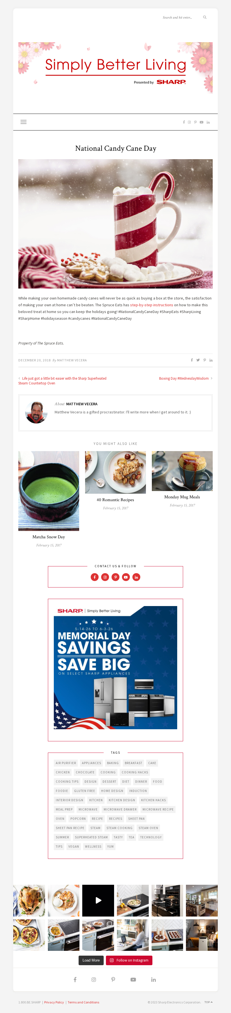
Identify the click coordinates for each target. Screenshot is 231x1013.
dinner (141, 782)
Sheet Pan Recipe (70, 828)
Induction (138, 791)
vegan (73, 846)
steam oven (148, 828)
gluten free (84, 791)
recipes (115, 819)
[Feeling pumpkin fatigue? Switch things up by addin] (29, 935)
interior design (69, 800)
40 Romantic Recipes (115, 500)
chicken (63, 772)
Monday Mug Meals (182, 497)
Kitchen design (122, 800)
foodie (62, 791)
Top (208, 1002)
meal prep (64, 809)
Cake (152, 763)
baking (113, 763)
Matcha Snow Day (48, 537)
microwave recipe (158, 809)
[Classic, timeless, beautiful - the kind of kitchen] (202, 901)
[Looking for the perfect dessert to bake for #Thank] (64, 901)
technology (151, 837)
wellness (93, 846)
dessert (109, 782)
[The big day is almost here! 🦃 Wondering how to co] (29, 901)
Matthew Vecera (72, 360)
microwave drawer (120, 809)
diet (125, 782)
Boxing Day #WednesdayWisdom (184, 378)
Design (91, 782)
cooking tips (67, 782)
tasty (118, 837)
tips (59, 846)
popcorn (78, 819)
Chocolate (85, 772)
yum (110, 846)
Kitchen (96, 800)
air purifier (66, 763)
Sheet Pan (136, 819)
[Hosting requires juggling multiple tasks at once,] (167, 901)
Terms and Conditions (83, 1002)
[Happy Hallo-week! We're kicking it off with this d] (98, 935)
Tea (131, 837)
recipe (97, 819)
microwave (88, 809)
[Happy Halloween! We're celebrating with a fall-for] (64, 935)
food (157, 782)
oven (60, 819)
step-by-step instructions (151, 304)
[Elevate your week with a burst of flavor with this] (133, 901)
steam (95, 828)
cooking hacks (135, 772)
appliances (91, 763)
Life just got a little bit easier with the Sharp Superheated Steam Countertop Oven (62, 381)
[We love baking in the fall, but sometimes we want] (167, 935)
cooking (108, 772)
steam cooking (119, 828)
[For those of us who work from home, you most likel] (133, 935)
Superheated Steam (91, 837)
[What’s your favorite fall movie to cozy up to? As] (98, 901)
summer (62, 837)
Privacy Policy (54, 1002)
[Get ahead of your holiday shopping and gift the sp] (202, 935)
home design (112, 791)
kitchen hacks (153, 800)
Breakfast (133, 763)
